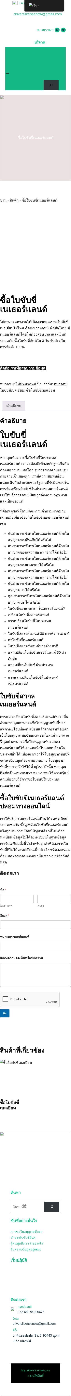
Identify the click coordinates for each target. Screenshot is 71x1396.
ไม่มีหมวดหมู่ (26, 384)
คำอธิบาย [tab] (13, 406)
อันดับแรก (6, 906)
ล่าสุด (40, 906)
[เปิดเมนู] (7, 72)
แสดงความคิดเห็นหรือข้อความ (21, 958)
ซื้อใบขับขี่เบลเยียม (40, 390)
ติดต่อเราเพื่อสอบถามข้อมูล (23, 368)
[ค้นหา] (51, 1207)
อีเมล (4, 915)
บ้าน (3, 200)
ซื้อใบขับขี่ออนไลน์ (33, 1149)
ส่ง (5, 1013)
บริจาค (40, 42)
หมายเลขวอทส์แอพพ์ (14, 937)
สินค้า (14, 200)
